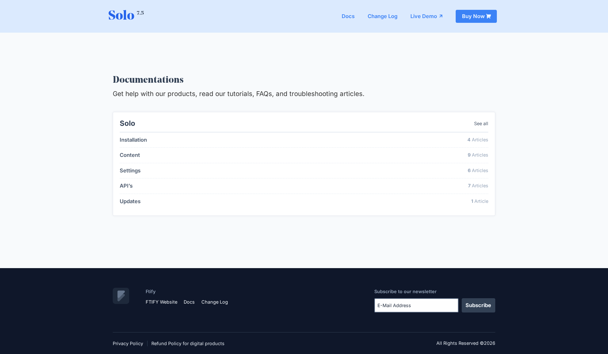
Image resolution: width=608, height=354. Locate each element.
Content (130, 155)
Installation (133, 140)
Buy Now (473, 16)
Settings (130, 170)
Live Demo (423, 16)
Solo (126, 16)
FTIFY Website (161, 302)
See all (481, 123)
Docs (348, 16)
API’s (126, 186)
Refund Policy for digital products (188, 343)
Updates (130, 201)
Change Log (382, 16)
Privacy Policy (128, 343)
